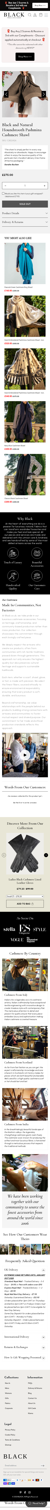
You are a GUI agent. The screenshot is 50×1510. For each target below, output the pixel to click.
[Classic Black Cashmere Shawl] (25, 474)
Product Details (10, 213)
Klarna (30, 1413)
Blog (30, 1393)
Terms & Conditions (12, 1440)
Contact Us (32, 1398)
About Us (31, 1403)
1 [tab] (25, 1187)
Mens (7, 1388)
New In (7, 1383)
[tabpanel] (25, 1173)
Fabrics (7, 1403)
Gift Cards (32, 1408)
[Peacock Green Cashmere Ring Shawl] (25, 263)
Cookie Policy (10, 1435)
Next (46, 855)
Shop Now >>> (25, 56)
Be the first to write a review (25, 803)
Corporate (9, 1408)
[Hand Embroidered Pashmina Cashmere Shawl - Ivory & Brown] (25, 316)
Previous (4, 855)
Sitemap (8, 1445)
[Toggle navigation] (46, 15)
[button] (29, 15)
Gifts (7, 1398)
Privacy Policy (10, 1430)
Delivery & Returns (12, 222)
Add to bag (23, 903)
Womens (8, 1393)
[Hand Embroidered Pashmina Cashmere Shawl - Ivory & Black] (25, 369)
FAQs (30, 1383)
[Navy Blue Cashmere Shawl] (25, 421)
